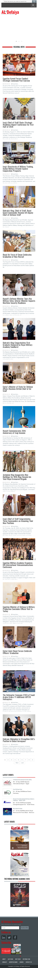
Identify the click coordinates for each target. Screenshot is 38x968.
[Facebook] (15, 937)
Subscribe (11, 949)
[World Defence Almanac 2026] (19, 895)
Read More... (15, 84)
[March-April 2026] (19, 838)
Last (22, 762)
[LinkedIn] (3, 937)
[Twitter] (9, 937)
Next (17, 762)
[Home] (10, 12)
